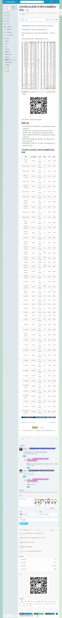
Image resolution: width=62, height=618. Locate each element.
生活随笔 (10, 59)
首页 (23, 19)
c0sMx (24, 470)
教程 (28, 603)
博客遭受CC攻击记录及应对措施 (26, 542)
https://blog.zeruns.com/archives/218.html (42, 132)
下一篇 (55, 439)
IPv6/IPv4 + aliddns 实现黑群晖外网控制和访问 (30, 551)
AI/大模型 (10, 65)
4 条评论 (48, 13)
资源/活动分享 (10, 54)
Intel (27, 606)
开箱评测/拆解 (10, 62)
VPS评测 (10, 49)
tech (43, 603)
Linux (10, 46)
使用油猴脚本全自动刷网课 (25, 546)
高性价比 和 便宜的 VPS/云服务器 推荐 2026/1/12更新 (32, 537)
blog (36, 603)
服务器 (38, 601)
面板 (26, 601)
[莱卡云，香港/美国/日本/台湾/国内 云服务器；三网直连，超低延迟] (39, 417)
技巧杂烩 (10, 57)
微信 (45, 601)
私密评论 (52, 508)
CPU (31, 606)
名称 (20, 512)
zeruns (22, 13)
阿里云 (22, 601)
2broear (25, 448)
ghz (51, 603)
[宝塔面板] (34, 615)
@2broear (29, 463)
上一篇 (22, 439)
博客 (29, 601)
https (40, 603)
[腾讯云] (21, 615)
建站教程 (10, 51)
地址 (20, 517)
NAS (10, 44)
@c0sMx (29, 484)
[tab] (25, 530)
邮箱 (40, 512)
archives (47, 603)
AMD (24, 606)
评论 (20, 495)
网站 (42, 601)
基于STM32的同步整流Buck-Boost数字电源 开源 (31, 533)
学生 (32, 601)
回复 (24, 456)
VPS (35, 601)
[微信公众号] (38, 585)
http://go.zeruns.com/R (35, 119)
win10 (49, 601)
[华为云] (31, 615)
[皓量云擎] (38, 615)
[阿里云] (26, 615)
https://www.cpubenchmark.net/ (39, 29)
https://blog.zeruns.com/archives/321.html (42, 130)
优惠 (31, 603)
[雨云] (35, 615)
